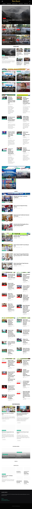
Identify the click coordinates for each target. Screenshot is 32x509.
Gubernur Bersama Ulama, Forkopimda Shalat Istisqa (21, 31)
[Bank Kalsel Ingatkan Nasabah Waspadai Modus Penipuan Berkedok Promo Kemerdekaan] (9, 184)
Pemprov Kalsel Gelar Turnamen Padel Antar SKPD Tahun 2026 (11, 134)
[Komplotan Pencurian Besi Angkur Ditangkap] (4, 350)
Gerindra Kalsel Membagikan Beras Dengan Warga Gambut (21, 225)
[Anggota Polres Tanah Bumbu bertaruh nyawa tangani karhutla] (4, 386)
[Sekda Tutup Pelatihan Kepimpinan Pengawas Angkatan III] (4, 321)
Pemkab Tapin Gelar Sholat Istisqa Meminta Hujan (23, 42)
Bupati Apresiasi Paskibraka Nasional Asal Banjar (21, 215)
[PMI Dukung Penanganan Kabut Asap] (8, 428)
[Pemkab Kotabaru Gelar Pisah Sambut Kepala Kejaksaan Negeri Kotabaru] (19, 370)
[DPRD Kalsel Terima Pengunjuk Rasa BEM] (19, 133)
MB (14, 208)
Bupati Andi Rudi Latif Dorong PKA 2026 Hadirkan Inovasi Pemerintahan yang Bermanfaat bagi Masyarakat (11, 376)
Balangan (18, 276)
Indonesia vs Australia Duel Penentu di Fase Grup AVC (26, 482)
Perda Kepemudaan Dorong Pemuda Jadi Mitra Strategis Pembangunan (8, 77)
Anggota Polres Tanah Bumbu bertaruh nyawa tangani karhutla (11, 387)
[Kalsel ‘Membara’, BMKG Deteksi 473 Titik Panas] (16, 15)
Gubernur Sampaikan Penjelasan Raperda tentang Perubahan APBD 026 (11, 99)
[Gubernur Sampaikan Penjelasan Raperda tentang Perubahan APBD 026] (4, 98)
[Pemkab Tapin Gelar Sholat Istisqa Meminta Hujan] (23, 40)
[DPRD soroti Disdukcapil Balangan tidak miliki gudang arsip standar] (19, 296)
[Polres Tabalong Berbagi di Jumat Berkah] (4, 342)
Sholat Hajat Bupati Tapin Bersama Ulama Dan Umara (21, 264)
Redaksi (2, 498)
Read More (18, 422)
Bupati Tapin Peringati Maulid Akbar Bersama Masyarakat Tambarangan (21, 254)
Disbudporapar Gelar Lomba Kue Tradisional (20, 197)
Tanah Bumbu (4, 362)
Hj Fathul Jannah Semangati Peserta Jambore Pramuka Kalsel (11, 119)
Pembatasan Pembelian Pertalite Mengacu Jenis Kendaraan (21, 454)
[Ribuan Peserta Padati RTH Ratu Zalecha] (7, 208)
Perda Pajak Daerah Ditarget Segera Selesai (23, 432)
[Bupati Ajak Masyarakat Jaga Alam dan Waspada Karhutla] (19, 320)
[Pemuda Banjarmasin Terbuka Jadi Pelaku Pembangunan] (8, 87)
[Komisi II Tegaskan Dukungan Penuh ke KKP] (19, 149)
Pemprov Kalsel (15, 3)
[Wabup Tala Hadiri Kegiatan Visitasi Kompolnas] (19, 340)
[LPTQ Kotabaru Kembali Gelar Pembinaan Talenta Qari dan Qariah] (19, 382)
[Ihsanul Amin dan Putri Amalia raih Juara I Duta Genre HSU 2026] (4, 275)
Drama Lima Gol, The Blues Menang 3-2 (7, 476)
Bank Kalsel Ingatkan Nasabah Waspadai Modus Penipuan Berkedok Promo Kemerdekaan (9, 185)
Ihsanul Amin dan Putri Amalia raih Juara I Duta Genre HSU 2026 (11, 276)
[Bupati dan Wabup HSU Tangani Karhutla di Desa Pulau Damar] (4, 294)
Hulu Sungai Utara (4, 276)
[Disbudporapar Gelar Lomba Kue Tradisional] (7, 199)
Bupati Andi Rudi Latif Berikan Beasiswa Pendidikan (11, 396)
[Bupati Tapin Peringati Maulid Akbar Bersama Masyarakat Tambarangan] (7, 256)
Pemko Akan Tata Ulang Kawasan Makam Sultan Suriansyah (22, 77)
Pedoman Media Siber (4, 499)
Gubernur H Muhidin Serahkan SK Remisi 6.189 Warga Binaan (11, 151)
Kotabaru (18, 362)
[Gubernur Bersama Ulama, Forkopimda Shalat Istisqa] (23, 29)
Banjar (3, 202)
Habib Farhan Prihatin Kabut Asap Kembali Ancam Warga (26, 118)
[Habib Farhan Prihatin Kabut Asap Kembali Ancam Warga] (19, 117)
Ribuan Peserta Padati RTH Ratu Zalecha (20, 206)
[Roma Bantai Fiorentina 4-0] (20, 469)
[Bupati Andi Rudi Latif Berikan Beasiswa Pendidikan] (4, 396)
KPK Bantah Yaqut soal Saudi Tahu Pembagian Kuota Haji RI (26, 63)
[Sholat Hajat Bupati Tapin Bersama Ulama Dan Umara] (7, 266)
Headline (4, 3)
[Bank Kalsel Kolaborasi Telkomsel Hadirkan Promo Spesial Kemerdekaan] (9, 173)
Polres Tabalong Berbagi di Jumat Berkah (11, 343)
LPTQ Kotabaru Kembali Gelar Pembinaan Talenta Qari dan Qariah (26, 383)
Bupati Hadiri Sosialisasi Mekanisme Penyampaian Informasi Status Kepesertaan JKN (11, 333)
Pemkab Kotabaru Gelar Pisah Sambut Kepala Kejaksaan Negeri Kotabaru (26, 372)
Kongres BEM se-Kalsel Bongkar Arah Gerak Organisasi (26, 287)
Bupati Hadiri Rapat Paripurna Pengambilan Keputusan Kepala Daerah (11, 286)
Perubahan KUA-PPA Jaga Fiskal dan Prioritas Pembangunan (26, 332)
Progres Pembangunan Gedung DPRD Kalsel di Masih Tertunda (23, 88)
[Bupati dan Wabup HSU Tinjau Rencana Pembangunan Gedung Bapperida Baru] (4, 305)
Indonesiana (9, 3)
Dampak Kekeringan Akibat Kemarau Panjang (7, 42)
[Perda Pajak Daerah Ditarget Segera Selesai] (23, 428)
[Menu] (2, 1)
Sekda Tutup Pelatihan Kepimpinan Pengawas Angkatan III (10, 322)
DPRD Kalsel (26, 3)
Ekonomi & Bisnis (5, 454)
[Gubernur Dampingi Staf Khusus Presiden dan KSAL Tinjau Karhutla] (20, 59)
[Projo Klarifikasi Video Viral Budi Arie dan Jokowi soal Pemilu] (9, 29)
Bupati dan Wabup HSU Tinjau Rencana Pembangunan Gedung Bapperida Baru (11, 306)
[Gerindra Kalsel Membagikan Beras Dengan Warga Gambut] (7, 227)
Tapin (3, 241)
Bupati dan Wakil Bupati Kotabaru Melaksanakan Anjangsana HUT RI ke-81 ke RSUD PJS (26, 394)
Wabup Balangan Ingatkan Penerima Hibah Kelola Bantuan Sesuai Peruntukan (26, 277)
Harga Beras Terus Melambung (9, 455)
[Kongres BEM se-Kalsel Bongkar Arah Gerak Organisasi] (19, 287)
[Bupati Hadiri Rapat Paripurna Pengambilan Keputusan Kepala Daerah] (4, 284)
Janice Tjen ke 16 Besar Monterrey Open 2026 (19, 481)
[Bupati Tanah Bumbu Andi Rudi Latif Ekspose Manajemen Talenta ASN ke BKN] (4, 361)
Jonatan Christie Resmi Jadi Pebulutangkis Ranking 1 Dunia (26, 472)
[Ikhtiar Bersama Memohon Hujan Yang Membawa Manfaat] (19, 349)
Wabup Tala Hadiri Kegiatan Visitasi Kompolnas (26, 341)
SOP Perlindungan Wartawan (5, 500)
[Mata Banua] (16, 1)
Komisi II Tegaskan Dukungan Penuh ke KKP (26, 149)
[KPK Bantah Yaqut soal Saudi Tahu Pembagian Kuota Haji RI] (27, 59)
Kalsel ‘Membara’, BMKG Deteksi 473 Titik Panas (12, 20)
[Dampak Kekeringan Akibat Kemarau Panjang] (9, 40)
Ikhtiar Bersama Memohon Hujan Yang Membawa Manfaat (26, 350)
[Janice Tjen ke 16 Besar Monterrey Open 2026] (20, 478)
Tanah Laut (18, 341)
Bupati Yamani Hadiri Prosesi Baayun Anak (21, 245)
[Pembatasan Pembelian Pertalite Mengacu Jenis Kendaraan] (23, 453)
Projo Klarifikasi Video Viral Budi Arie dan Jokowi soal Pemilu (9, 31)
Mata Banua (4, 33)
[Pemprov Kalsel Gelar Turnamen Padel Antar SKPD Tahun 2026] (4, 133)
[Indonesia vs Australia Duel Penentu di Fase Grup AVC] (27, 478)
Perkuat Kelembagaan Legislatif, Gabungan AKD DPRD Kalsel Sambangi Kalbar (26, 100)
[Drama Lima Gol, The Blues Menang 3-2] (8, 471)
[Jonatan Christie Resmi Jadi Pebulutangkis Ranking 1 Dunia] (27, 469)
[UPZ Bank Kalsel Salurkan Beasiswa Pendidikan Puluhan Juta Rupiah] (23, 173)
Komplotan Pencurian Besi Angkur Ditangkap (11, 351)
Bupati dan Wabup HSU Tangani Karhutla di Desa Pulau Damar (11, 296)
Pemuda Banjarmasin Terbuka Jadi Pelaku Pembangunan (8, 89)
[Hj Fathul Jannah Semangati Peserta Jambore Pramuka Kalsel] (4, 118)
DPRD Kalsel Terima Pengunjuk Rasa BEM (26, 134)
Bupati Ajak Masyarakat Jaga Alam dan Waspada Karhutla (26, 322)
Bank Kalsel (21, 3)
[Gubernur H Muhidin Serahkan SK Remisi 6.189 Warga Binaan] (4, 149)
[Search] (29, 1)
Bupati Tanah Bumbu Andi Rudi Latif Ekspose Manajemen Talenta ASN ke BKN (11, 363)
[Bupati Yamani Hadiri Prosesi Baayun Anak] (7, 247)
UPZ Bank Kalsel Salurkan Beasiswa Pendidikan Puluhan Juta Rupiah (23, 175)
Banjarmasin (4, 71)
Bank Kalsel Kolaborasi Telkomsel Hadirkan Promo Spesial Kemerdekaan (8, 175)
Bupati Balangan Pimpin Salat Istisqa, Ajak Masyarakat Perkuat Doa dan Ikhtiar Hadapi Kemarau (26, 309)
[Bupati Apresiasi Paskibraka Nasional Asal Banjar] (7, 217)
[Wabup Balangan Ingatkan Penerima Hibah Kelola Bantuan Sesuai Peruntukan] (19, 275)
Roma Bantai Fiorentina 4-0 (19, 472)
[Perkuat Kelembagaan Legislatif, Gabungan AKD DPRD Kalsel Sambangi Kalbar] (19, 98)
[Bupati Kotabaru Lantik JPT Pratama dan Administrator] (19, 361)
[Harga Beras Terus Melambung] (9, 453)
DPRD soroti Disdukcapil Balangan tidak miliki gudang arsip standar (26, 297)
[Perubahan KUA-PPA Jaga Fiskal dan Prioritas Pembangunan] (19, 331)
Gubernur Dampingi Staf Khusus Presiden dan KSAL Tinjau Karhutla (20, 63)
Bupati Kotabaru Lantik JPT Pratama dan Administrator (26, 362)
